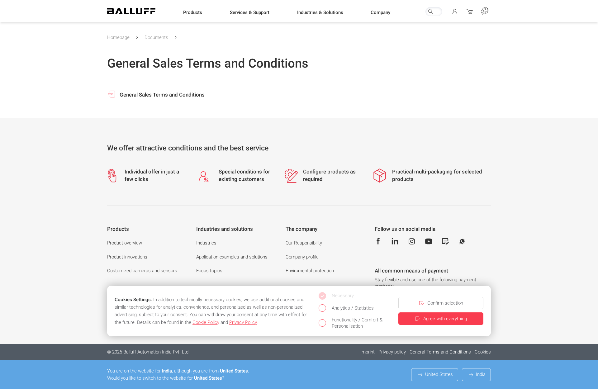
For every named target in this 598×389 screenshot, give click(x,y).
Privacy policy (392, 352)
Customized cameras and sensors (142, 270)
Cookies (483, 352)
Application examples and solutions (232, 257)
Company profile (302, 257)
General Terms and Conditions (440, 352)
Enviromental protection (310, 270)
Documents (156, 37)
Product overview (124, 243)
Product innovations (127, 257)
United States (439, 374)
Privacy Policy (243, 322)
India (481, 374)
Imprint (367, 352)
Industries (206, 243)
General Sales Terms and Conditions (161, 95)
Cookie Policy (205, 322)
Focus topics (209, 270)
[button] (192, 13)
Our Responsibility (304, 243)
